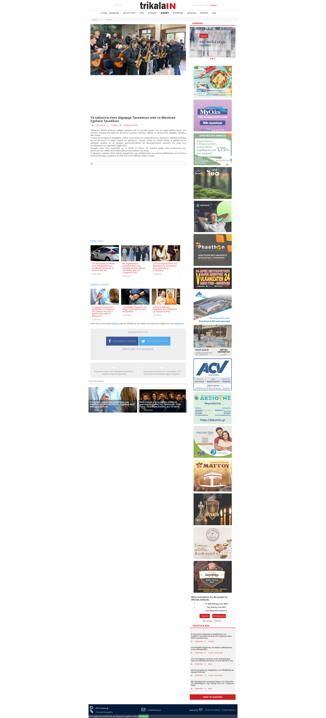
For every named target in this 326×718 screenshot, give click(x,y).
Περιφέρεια (178, 13)
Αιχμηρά (165, 13)
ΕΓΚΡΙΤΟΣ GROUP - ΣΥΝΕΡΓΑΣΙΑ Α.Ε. (220, 710)
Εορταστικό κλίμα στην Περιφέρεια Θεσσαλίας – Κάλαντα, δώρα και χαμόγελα (114, 372)
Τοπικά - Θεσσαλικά (215, 653)
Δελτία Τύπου (129, 13)
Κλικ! (214, 13)
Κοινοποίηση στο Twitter (157, 341)
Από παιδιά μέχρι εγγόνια (212, 43)
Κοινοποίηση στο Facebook (124, 341)
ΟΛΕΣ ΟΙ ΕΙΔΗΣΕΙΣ (212, 697)
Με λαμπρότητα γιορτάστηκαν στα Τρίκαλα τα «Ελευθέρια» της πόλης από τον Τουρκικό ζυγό (212, 683)
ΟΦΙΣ (142, 13)
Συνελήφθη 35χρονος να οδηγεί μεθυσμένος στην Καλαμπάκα (211, 648)
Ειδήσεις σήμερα (99, 284)
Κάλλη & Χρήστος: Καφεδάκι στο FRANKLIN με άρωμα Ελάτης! (212, 671)
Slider (210, 664)
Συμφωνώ (143, 716)
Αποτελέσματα (219, 616)
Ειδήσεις (115, 323)
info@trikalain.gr (154, 710)
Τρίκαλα (213, 5)
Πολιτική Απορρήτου (104, 712)
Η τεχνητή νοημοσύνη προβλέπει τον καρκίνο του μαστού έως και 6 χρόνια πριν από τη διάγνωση (112, 404)
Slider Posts (96, 240)
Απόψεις (204, 13)
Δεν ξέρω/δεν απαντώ (216, 610)
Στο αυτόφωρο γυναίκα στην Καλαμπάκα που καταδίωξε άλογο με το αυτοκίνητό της (212, 660)
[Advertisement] (138, 95)
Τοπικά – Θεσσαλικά (110, 13)
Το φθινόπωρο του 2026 (216, 604)
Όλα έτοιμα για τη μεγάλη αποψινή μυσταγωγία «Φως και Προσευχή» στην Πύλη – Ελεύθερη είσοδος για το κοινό (160, 404)
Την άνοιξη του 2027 (216, 607)
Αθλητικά (191, 13)
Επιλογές (152, 13)
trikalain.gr (179, 323)
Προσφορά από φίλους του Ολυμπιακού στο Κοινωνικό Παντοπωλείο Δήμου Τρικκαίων (162, 372)
